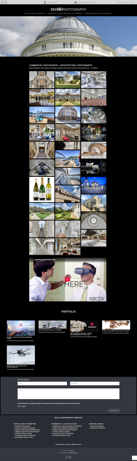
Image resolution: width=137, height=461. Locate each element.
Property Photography (23, 426)
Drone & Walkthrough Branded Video (19, 337)
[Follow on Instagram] (5, 2)
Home (119, 2)
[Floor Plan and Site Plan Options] (116, 325)
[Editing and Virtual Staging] (53, 324)
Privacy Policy (77, 444)
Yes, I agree (22, 406)
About (125, 2)
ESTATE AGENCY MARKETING (34, 13)
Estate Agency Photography (27, 340)
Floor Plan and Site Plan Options (115, 331)
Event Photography (97, 426)
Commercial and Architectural (13, 340)
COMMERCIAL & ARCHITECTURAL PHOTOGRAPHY (67, 426)
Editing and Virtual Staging (50, 330)
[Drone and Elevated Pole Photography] (21, 355)
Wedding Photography (97, 428)
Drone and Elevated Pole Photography (17, 366)
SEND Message (114, 410)
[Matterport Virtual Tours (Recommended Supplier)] (84, 326)
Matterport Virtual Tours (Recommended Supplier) (81, 334)
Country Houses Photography (25, 428)
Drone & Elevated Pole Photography (27, 432)
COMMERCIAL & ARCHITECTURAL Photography (65, 13)
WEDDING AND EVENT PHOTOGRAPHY (98, 13)
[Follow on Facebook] (2, 2)
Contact (133, 2)
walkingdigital (73, 452)
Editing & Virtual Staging (23, 433)
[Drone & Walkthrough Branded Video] (21, 328)
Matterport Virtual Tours (24, 437)
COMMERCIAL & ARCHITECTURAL (64, 424)
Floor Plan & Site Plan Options (25, 435)
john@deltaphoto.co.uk (87, 2)
